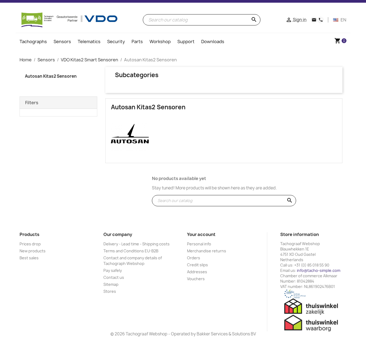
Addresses (197, 271)
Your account (201, 234)
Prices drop (30, 243)
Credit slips (197, 264)
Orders (193, 257)
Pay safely (112, 270)
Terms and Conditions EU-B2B (130, 250)
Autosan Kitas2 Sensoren (51, 76)
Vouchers (196, 278)
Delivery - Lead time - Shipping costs (136, 243)
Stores (109, 291)
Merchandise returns (206, 250)
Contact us (113, 277)
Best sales (29, 257)
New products (33, 250)
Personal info (199, 243)
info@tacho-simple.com (318, 270)
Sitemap (110, 284)
